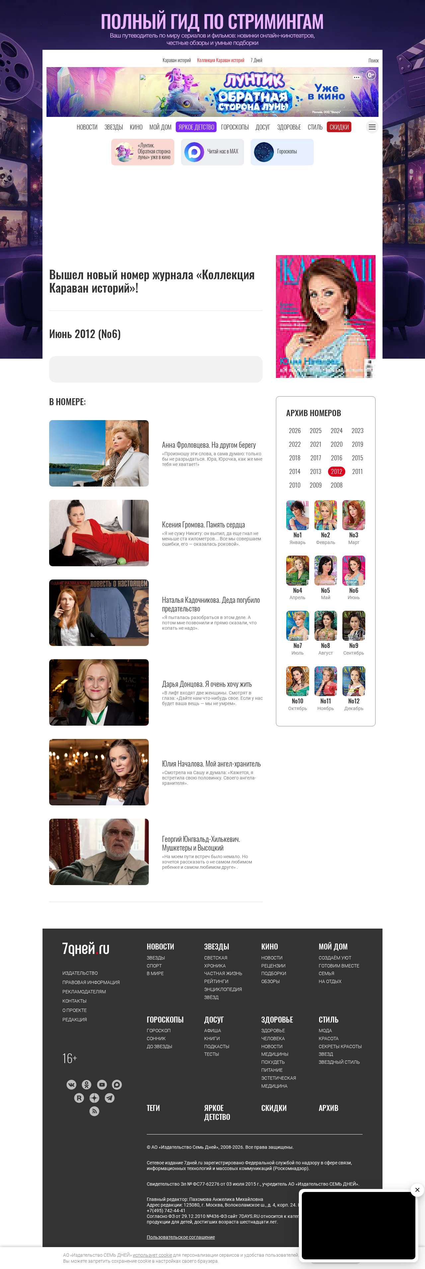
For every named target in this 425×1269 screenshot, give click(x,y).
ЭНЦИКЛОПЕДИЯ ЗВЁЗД (223, 993)
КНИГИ (212, 1038)
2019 (357, 444)
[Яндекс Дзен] (94, 1098)
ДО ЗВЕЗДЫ (159, 1046)
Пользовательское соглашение (181, 1237)
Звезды (114, 127)
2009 (316, 485)
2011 (357, 471)
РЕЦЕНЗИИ (273, 965)
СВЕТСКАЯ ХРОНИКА (215, 961)
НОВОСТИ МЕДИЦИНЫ (275, 1050)
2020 (337, 444)
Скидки (339, 127)
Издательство (80, 973)
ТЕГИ (153, 1107)
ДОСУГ (214, 1019)
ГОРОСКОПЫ (165, 1019)
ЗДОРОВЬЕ (277, 1019)
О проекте (74, 1010)
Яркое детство (196, 127)
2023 (358, 430)
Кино (136, 127)
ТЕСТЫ (211, 1054)
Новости (87, 127)
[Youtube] (102, 1085)
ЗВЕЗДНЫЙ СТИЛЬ (339, 1062)
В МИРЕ (155, 973)
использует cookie (152, 1255)
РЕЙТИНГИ (216, 981)
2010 (294, 485)
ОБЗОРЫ (270, 981)
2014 (294, 471)
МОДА (325, 1030)
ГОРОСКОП (159, 1030)
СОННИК (156, 1038)
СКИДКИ (274, 1107)
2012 (336, 471)
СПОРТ (154, 965)
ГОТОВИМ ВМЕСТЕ (339, 965)
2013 (315, 471)
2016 (336, 457)
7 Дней (256, 59)
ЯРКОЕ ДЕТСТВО (217, 1112)
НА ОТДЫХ (330, 981)
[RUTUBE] (79, 1098)
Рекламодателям (84, 991)
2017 (315, 457)
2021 (315, 444)
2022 (295, 444)
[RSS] (94, 1111)
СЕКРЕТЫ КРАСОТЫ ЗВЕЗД (340, 1050)
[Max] (117, 1085)
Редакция (74, 1019)
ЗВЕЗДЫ (156, 957)
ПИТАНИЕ (272, 1070)
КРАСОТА (329, 1038)
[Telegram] (109, 1098)
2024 (337, 430)
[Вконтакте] (71, 1085)
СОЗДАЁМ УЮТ (335, 957)
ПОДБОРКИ (273, 973)
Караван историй (177, 59)
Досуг (263, 127)
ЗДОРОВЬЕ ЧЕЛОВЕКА (273, 1034)
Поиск (374, 60)
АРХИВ (328, 1107)
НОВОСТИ (160, 946)
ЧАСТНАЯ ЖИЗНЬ (223, 973)
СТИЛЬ (329, 1019)
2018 (294, 457)
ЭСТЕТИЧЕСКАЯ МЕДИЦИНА (278, 1082)
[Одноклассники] (86, 1085)
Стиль (315, 127)
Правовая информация (91, 982)
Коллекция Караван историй (220, 59)
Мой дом (160, 127)
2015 (357, 457)
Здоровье (289, 127)
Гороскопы (235, 127)
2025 (316, 430)
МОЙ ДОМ (333, 946)
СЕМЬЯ (326, 973)
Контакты (74, 1001)
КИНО (269, 946)
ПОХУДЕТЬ (273, 1062)
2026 (295, 430)
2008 (337, 485)
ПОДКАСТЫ (216, 1046)
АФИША (212, 1030)
